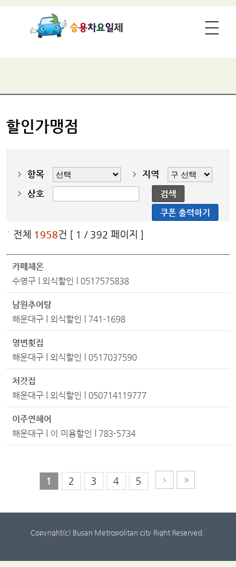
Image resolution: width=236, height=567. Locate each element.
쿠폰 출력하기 (185, 212)
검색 (168, 193)
